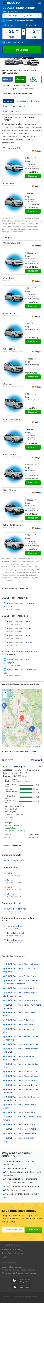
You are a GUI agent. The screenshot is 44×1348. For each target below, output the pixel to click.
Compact (8, 101)
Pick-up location (9, 12)
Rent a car (33, 176)
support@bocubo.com (12, 1267)
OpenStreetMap (36, 746)
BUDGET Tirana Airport (14, 766)
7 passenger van (18, 106)
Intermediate (22, 101)
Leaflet (25, 746)
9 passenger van (11, 111)
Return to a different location (19, 20)
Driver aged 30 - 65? (16, 42)
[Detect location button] (39, 15)
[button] (31, 729)
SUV (5, 106)
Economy (35, 101)
